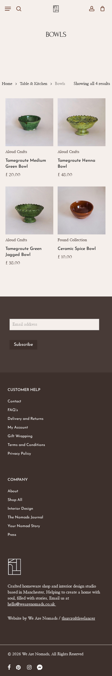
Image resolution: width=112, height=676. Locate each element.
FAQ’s (13, 410)
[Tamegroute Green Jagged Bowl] (29, 210)
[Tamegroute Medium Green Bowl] (29, 122)
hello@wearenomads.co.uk (32, 604)
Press (12, 535)
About (13, 491)
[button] (8, 8)
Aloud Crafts (16, 152)
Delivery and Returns (25, 419)
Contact (14, 401)
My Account (18, 428)
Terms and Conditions (26, 445)
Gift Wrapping (20, 436)
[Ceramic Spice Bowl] (81, 210)
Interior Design (20, 509)
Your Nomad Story (24, 526)
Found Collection (72, 240)
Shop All (15, 500)
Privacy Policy (19, 454)
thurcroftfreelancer (78, 618)
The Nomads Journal (25, 517)
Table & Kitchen (33, 84)
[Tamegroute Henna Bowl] (81, 122)
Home (7, 84)
